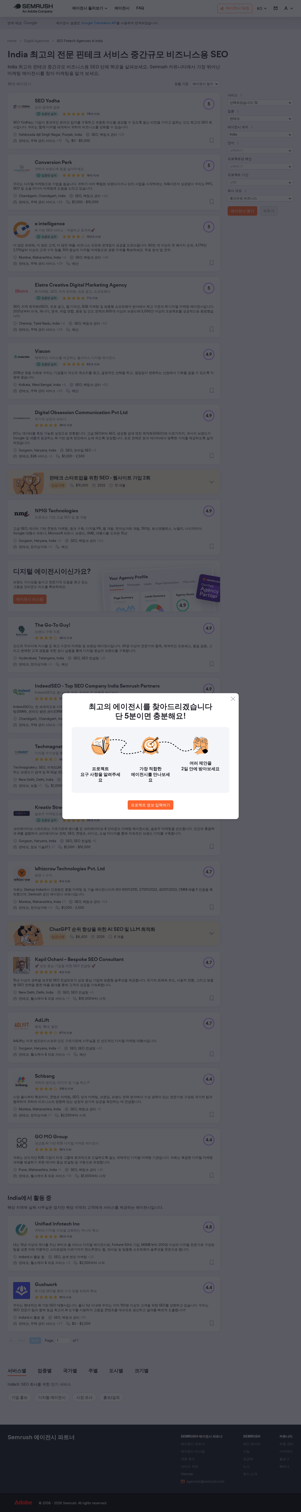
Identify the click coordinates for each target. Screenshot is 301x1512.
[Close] (233, 698)
